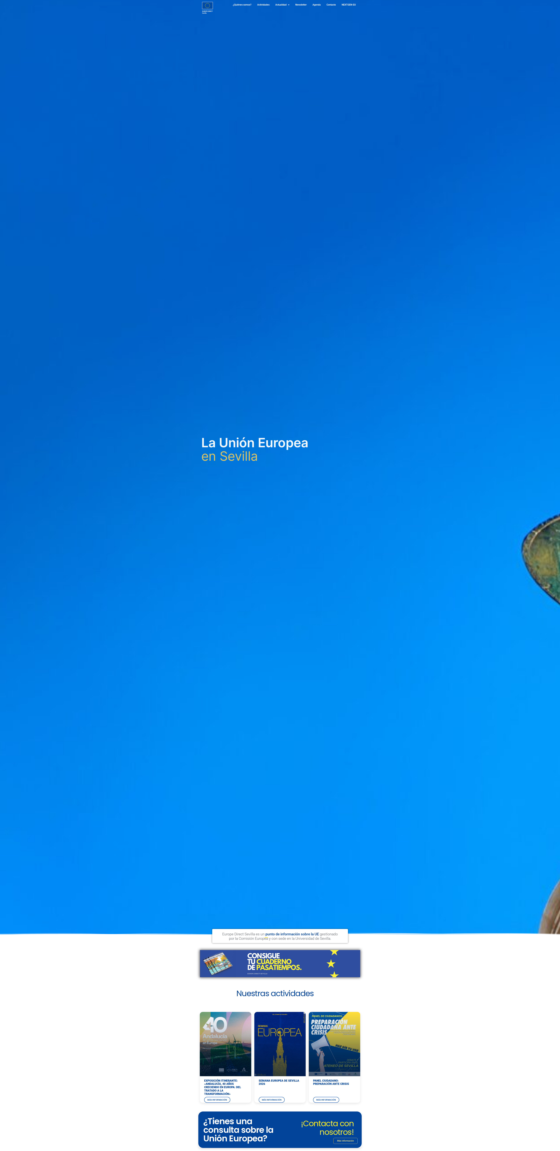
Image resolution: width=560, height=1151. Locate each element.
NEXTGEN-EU (349, 4)
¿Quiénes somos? (242, 4)
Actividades (263, 4)
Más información (217, 1100)
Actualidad (281, 4)
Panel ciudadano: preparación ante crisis (331, 1082)
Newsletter (301, 4)
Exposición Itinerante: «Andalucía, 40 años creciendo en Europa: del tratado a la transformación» (222, 1087)
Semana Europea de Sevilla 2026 (279, 1082)
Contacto (331, 4)
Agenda (317, 4)
